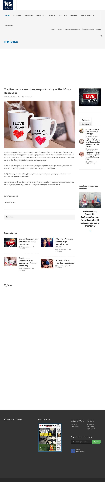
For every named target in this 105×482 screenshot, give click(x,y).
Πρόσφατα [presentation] (86, 120)
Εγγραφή (96, 442)
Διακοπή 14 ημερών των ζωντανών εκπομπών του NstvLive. (28, 241)
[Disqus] (39, 317)
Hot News (11, 41)
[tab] (86, 120)
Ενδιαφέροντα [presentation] (86, 124)
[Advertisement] (52, 64)
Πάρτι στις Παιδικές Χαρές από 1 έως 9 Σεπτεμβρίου (92, 132)
